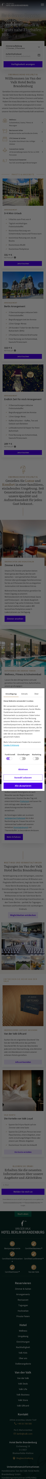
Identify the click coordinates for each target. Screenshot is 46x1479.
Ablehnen (23, 769)
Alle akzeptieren (23, 785)
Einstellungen (24, 754)
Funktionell (10, 754)
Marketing (36, 754)
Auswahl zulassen (23, 777)
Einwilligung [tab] (11, 693)
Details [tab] (24, 693)
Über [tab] (36, 693)
